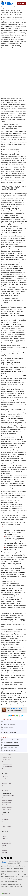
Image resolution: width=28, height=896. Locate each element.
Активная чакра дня (8, 727)
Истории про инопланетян (18, 8)
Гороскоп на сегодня (6, 757)
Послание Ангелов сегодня (10, 729)
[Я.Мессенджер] (9, 715)
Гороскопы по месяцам (7, 764)
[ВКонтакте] (11, 715)
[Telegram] (15, 715)
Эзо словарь (4, 852)
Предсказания (5, 824)
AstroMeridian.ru (12, 861)
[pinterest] (5, 858)
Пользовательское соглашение (19, 890)
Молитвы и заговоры (6, 843)
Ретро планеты (5, 771)
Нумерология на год (6, 826)
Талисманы (4, 850)
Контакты (9, 890)
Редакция (4, 890)
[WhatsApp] (17, 715)
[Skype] (22, 715)
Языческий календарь (7, 804)
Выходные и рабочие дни (7, 797)
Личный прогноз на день (9, 724)
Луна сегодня (5, 776)
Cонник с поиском (6, 814)
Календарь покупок (6, 788)
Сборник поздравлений (7, 807)
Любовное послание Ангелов (10, 732)
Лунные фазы (5, 781)
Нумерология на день (6, 828)
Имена (3, 834)
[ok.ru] (8, 858)
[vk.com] (2, 858)
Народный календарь (6, 802)
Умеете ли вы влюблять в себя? (11, 739)
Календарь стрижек (6, 783)
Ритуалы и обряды (6, 840)
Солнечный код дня (6, 821)
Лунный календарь (6, 778)
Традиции (4, 845)
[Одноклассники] (13, 715)
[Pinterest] (19, 715)
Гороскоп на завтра (6, 759)
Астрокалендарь (5, 768)
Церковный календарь (7, 800)
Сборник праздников (6, 809)
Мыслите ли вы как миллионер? (11, 745)
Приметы (4, 847)
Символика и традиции (7, 6)
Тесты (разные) (5, 819)
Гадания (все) (5, 817)
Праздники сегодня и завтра (8, 795)
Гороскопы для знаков (7, 766)
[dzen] (11, 858)
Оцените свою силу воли (9, 750)
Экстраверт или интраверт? (10, 747)
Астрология (4, 836)
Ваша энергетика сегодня (10, 721)
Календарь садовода (6, 785)
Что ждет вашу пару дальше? (11, 742)
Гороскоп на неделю (6, 761)
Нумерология (5, 838)
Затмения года (5, 790)
